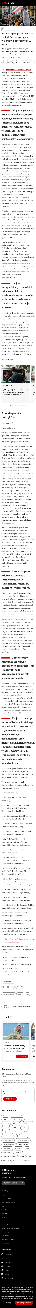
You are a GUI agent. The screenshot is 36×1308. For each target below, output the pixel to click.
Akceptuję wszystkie (24, 1303)
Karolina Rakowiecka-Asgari (21, 1007)
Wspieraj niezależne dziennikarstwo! (13, 1178)
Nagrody (4, 1206)
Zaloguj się (8, 1099)
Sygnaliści (4, 1214)
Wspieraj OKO (6, 1199)
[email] (17, 987)
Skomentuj (26, 62)
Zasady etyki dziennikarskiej (10, 1232)
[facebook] (8, 987)
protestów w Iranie (18, 70)
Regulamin (5, 1236)
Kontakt (4, 1210)
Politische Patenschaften (11, 248)
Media (6, 1042)
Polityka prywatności (8, 1239)
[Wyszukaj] (33, 3)
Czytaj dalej (22, 1056)
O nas (3, 1195)
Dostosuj (8, 1303)
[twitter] (13, 987)
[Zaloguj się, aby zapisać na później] (26, 1042)
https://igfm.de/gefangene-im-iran (18, 964)
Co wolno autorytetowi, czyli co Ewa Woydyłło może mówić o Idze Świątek (14, 1048)
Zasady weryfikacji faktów (10, 1228)
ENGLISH (4, 1217)
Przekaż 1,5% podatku (8, 1203)
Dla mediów (5, 1243)
